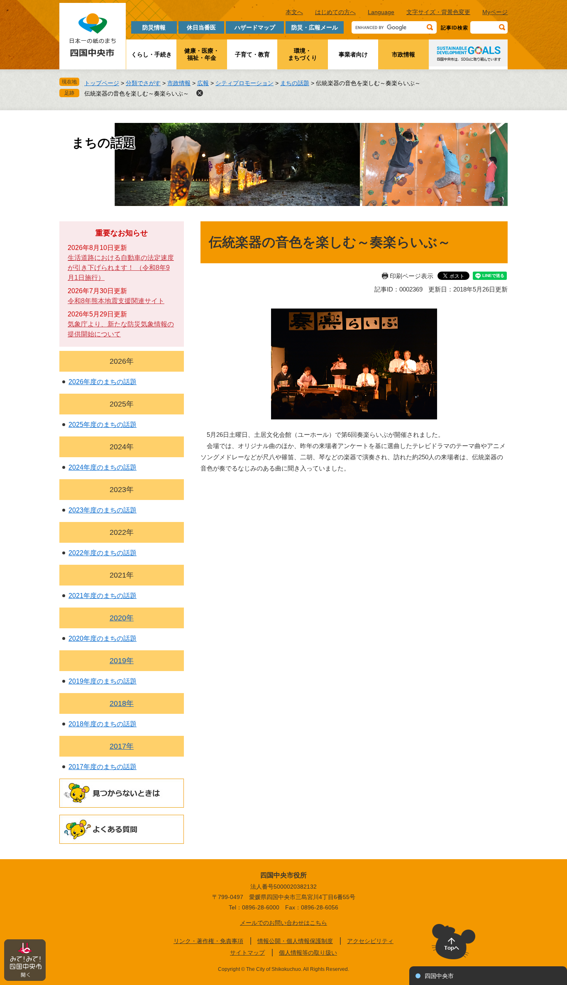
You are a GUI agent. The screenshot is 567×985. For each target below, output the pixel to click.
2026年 (122, 361)
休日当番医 (201, 27)
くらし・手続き (151, 54)
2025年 (122, 404)
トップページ (101, 83)
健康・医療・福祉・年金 (201, 54)
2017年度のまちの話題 (102, 766)
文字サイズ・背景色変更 (438, 12)
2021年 (122, 575)
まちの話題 (294, 83)
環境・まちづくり (302, 54)
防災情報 (154, 27)
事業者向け (353, 54)
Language (381, 12)
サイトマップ (247, 952)
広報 (203, 83)
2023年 (122, 489)
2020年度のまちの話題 (102, 638)
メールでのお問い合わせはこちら (283, 922)
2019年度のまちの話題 (102, 681)
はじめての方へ (335, 12)
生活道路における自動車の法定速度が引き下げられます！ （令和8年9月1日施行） (121, 267)
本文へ (294, 12)
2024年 (122, 447)
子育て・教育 (252, 54)
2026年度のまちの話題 (102, 381)
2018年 (122, 703)
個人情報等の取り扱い (308, 952)
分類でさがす (143, 83)
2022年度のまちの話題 (102, 552)
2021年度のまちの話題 (102, 595)
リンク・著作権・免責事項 (208, 941)
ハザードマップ (255, 27)
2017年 (122, 746)
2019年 (122, 661)
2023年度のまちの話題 (102, 510)
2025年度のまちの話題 (102, 424)
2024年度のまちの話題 (102, 467)
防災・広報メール (314, 27)
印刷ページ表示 (411, 275)
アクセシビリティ (370, 941)
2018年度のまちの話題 (102, 724)
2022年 (122, 532)
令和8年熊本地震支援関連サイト (116, 300)
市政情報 (403, 54)
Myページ (495, 12)
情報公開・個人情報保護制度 (295, 941)
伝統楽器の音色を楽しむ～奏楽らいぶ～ (136, 93)
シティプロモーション (244, 83)
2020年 (122, 618)
